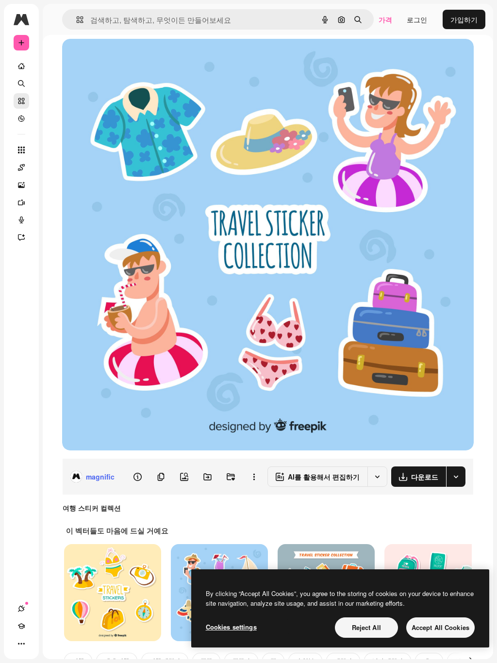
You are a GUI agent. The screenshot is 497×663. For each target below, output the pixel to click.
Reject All (366, 627)
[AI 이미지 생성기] (21, 185)
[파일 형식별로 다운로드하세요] (455, 476)
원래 (118, 57)
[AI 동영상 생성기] (21, 202)
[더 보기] (21, 643)
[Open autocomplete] (76, 19)
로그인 (417, 19)
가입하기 (464, 19)
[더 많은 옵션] (254, 476)
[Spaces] (21, 167)
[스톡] (21, 101)
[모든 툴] (21, 150)
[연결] (21, 608)
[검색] (21, 83)
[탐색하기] (21, 118)
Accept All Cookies (440, 627)
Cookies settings (231, 626)
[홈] (21, 66)
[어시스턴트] (21, 237)
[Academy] (21, 626)
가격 (385, 19)
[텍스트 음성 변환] (21, 220)
